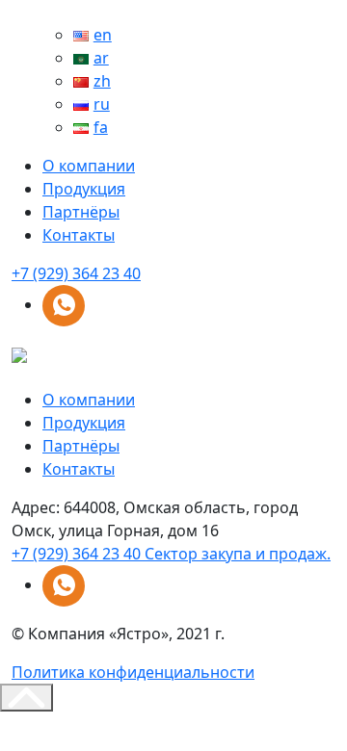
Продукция (83, 188)
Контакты (78, 235)
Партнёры (81, 211)
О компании (88, 165)
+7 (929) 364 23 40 (76, 273)
